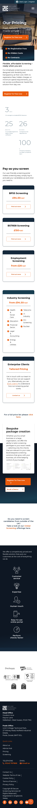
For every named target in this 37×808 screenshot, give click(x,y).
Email (22, 761)
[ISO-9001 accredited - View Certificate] (11, 677)
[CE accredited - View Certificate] (13, 686)
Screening (7, 755)
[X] (21, 802)
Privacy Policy (8, 785)
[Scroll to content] (34, 39)
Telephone (8, 761)
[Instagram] (16, 802)
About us (6, 745)
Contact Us (7, 772)
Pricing (5, 751)
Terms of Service (9, 781)
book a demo (12, 384)
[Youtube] (27, 802)
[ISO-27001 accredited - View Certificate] (30, 677)
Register (32, 2)
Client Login (23, 2)
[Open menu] (33, 8)
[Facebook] (4, 802)
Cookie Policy (8, 778)
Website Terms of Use (11, 775)
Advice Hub (7, 748)
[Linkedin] (10, 802)
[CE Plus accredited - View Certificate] (23, 686)
